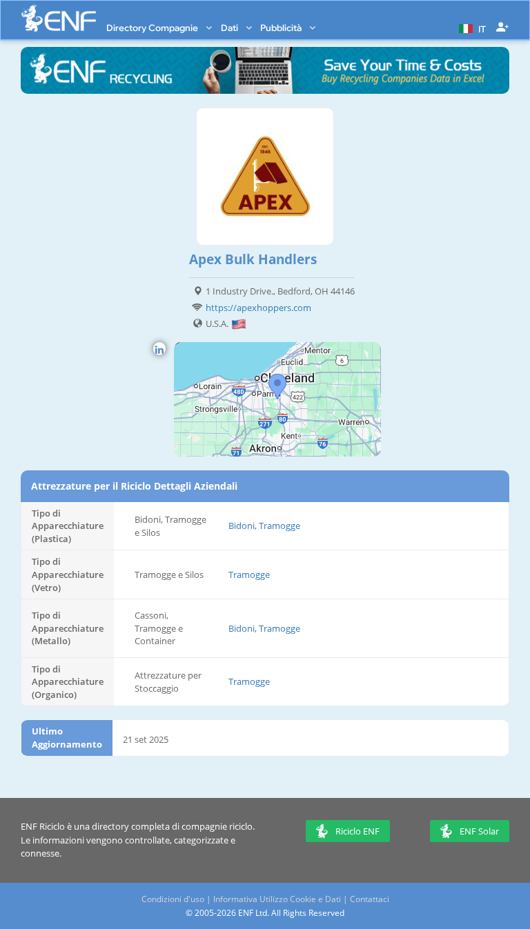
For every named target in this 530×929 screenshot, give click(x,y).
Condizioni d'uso (172, 899)
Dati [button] (230, 27)
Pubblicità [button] (282, 27)
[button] (470, 27)
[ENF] (58, 18)
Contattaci (369, 899)
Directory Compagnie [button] (153, 27)
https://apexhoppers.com (258, 307)
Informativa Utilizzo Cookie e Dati (277, 899)
